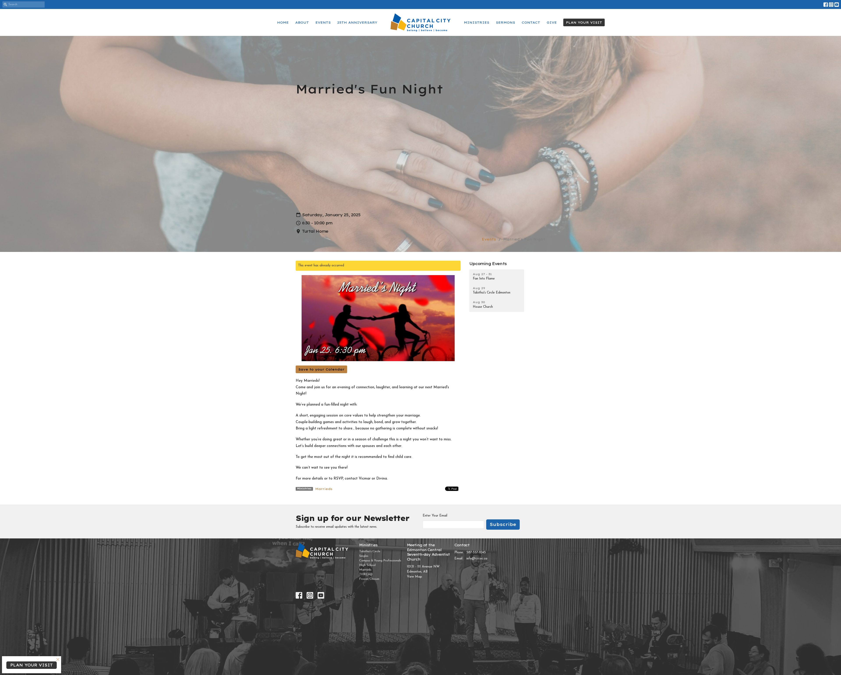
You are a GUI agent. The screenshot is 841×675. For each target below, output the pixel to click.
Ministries (476, 22)
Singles (363, 556)
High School (367, 565)
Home (283, 22)
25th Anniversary (357, 22)
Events (323, 22)
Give (552, 22)
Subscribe (503, 524)
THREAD (366, 574)
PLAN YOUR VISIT (584, 22)
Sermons (505, 22)
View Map (414, 576)
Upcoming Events (487, 263)
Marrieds (323, 489)
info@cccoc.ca (476, 558)
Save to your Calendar (321, 369)
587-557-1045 (476, 552)
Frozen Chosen (369, 579)
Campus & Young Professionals (380, 560)
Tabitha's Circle (369, 551)
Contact (531, 22)
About (302, 22)
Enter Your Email (435, 515)
